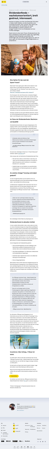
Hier (25, 380)
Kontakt (4, 430)
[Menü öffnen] (46, 2)
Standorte (4, 425)
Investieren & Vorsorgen (24, 10)
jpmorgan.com (21, 153)
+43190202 (5, 432)
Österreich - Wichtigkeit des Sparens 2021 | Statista (21, 92)
